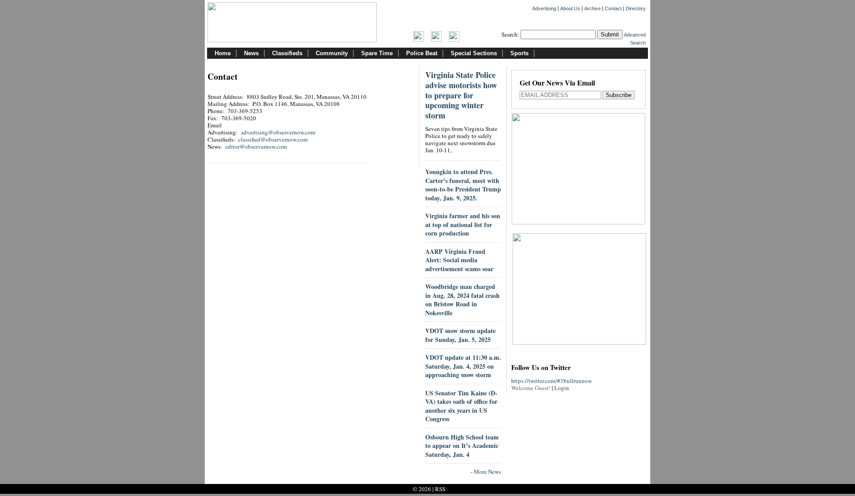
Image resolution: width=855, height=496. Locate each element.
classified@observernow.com (273, 139)
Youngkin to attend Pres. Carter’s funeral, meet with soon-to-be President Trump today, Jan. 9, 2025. (463, 185)
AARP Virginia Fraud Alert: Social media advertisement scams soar (459, 260)
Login (561, 388)
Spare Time (377, 53)
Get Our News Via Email (557, 83)
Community (332, 53)
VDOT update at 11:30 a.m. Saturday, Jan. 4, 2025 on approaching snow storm (463, 366)
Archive (592, 8)
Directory (636, 8)
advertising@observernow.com (278, 132)
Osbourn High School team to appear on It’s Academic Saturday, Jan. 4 (462, 445)
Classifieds (287, 53)
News (251, 53)
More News (487, 472)
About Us (570, 8)
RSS (440, 489)
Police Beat (421, 53)
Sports (519, 53)
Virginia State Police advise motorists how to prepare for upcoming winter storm (461, 95)
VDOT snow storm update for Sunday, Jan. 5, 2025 (460, 335)
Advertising (544, 8)
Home (223, 53)
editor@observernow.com (256, 146)
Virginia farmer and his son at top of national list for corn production (462, 224)
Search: (510, 34)
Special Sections (474, 53)
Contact (613, 8)
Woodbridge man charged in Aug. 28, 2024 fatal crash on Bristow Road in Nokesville (462, 299)
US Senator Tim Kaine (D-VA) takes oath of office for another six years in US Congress (461, 406)
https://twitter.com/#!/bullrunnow (551, 381)
